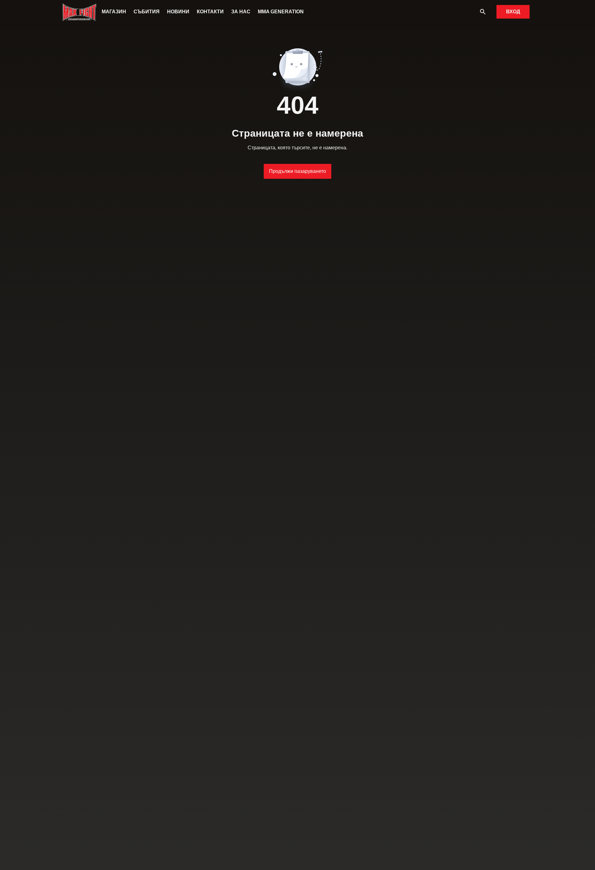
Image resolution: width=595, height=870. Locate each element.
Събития (147, 11)
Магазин (114, 11)
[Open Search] (482, 11)
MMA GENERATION (281, 11)
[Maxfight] (80, 12)
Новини (178, 11)
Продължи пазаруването (297, 171)
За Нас (240, 11)
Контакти (210, 11)
